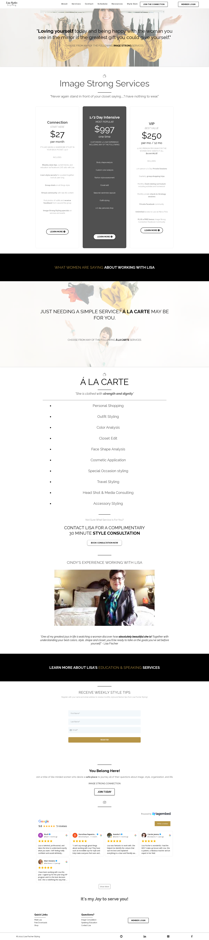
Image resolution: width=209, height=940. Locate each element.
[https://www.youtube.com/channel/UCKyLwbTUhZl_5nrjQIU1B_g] (121, 936)
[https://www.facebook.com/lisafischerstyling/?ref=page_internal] (191, 936)
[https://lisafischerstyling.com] (12, 4)
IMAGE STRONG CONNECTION (105, 783)
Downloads (42, 923)
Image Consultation (88, 920)
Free (36, 923)
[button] (52, 843)
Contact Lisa (86, 925)
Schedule (103, 4)
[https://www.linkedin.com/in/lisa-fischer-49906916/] (144, 936)
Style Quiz (132, 4)
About (64, 4)
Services (76, 4)
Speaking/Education (89, 923)
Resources (117, 4)
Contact (89, 4)
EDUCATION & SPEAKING (120, 667)
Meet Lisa (38, 920)
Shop (36, 925)
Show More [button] (104, 886)
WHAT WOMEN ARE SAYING (79, 267)
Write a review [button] (162, 824)
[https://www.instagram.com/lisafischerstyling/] (168, 936)
